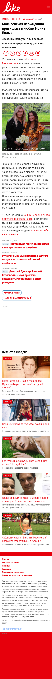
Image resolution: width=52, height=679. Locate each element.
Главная (6, 18)
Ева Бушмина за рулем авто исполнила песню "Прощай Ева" (24, 462)
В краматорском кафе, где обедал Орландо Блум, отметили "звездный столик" (22, 384)
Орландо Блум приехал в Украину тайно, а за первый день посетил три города (25, 499)
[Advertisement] (26, 328)
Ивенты (6, 565)
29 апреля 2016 (30, 19)
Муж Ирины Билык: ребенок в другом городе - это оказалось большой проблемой (25, 259)
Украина (16, 18)
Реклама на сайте (10, 562)
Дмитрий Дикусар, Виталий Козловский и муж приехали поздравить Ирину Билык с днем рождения (22, 277)
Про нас (6, 559)
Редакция (6, 568)
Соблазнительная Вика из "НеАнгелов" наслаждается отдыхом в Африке (24, 539)
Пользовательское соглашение (17, 575)
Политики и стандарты (13, 572)
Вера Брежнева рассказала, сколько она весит (25, 425)
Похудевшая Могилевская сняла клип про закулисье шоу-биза (25, 245)
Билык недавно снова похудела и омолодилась (26, 217)
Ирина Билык (12, 292)
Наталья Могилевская (17, 298)
